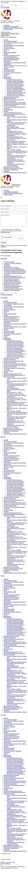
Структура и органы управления (12, 72)
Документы (7, 74)
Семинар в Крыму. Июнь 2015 (15, 159)
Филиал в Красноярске (10, 101)
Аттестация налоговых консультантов (14, 45)
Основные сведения (9, 69)
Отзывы (6, 54)
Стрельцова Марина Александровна (16, 92)
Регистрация (7, 61)
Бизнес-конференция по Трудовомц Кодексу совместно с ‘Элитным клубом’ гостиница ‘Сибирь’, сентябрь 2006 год (17, 143)
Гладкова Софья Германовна (14, 79)
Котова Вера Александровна (14, 87)
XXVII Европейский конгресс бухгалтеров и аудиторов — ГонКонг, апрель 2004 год (17, 138)
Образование (7, 77)
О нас (5, 51)
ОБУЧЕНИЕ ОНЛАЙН (10, 52)
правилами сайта (5, 232)
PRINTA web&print (6, 863)
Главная (6, 39)
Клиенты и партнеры (9, 48)
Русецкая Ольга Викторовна (14, 91)
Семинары (6, 25)
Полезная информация (10, 98)
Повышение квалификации (11, 26)
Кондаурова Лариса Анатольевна (15, 85)
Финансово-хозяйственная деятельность (14, 114)
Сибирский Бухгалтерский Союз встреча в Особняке (15, 164)
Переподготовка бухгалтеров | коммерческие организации (12, 59)
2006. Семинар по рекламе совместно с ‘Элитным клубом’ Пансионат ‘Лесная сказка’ (17, 124)
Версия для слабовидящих (9, 37)
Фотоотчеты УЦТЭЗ (9, 115)
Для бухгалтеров (8, 29)
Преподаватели (8, 78)
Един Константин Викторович (15, 84)
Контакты (6, 49)
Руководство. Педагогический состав (14, 99)
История (6, 111)
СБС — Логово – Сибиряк (14, 149)
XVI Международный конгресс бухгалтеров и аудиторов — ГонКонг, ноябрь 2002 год (17, 134)
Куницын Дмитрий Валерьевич (15, 88)
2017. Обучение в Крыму (10, 41)
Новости (6, 68)
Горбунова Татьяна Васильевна (15, 82)
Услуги (5, 75)
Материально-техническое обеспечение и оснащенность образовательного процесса (15, 103)
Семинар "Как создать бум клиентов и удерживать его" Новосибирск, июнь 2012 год (17, 152)
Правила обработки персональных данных (15, 172)
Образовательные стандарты (11, 97)
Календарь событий (9, 71)
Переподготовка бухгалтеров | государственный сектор (12, 56)
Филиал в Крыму (8, 109)
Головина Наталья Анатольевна (15, 81)
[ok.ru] (3, 7)
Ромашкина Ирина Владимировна (16, 89)
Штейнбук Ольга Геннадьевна (15, 94)
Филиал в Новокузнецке (10, 105)
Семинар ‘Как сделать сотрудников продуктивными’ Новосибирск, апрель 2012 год (16, 157)
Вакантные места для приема (11, 167)
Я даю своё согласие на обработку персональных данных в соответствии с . (11, 231)
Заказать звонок (14, 33)
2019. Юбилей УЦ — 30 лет (14, 131)
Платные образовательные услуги (13, 112)
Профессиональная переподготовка (13, 28)
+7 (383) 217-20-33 (5, 32)
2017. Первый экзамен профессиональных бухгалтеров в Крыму (16, 128)
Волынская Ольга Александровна (16, 95)
